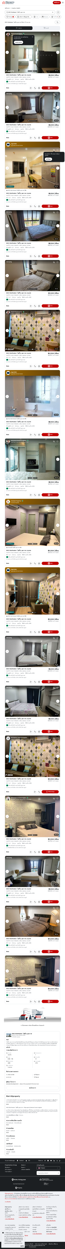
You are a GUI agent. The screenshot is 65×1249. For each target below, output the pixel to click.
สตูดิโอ (7, 1138)
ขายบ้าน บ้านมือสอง (24, 1213)
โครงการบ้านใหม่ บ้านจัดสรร (51, 1211)
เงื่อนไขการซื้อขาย (53, 1244)
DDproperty (8, 1207)
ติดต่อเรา (23, 1165)
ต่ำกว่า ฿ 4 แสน (9, 1122)
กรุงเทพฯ (34, 1227)
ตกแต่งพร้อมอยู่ (9, 1146)
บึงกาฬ (7, 1130)
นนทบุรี (34, 1229)
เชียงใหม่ (34, 1231)
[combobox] (30, 12)
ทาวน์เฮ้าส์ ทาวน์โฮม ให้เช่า (38, 1214)
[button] (9, 1047)
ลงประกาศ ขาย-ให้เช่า (51, 1229)
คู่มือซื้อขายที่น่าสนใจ (9, 1212)
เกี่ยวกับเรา (7, 1167)
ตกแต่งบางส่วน (17, 1146)
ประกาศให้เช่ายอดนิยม (24, 1225)
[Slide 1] (28, 239)
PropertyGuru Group (11, 1165)
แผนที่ (47, 28)
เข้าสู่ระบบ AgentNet (51, 1227)
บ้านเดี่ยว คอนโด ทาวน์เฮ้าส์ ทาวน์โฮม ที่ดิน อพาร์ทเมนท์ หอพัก (33, 1197)
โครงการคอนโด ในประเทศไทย (9, 1215)
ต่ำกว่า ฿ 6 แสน (18, 1122)
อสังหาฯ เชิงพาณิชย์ (46, 1100)
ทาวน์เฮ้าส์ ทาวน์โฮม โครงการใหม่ (51, 1217)
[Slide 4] (29, 186)
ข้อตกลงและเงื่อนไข (28, 1244)
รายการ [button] (20, 28)
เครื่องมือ (48, 1225)
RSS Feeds (49, 1231)
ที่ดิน (54, 1100)
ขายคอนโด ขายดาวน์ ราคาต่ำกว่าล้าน (10, 1228)
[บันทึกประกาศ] (57, 34)
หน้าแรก (7, 8)
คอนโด (24, 1100)
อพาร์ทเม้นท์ (38, 1100)
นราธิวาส (13, 1130)
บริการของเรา (8, 1169)
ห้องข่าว (23, 1167)
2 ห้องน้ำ (8, 1151)
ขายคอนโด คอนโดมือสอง (24, 1209)
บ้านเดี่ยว (29, 1100)
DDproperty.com (9, 1193)
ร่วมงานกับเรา (8, 1171)
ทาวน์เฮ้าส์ (33, 1100)
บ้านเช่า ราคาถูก (23, 1229)
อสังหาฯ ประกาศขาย (24, 1207)
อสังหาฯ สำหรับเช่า (37, 1207)
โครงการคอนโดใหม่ (51, 1214)
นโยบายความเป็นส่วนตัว (41, 1244)
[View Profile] (16, 34)
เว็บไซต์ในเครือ (40, 1165)
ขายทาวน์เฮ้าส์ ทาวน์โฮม (25, 1215)
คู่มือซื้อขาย (7, 1209)
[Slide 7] (34, 186)
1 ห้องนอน (13, 1138)
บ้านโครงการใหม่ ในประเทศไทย (51, 1207)
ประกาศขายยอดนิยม (10, 1225)
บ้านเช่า (34, 1211)
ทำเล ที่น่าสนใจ (36, 1225)
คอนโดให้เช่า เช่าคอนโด (38, 1209)
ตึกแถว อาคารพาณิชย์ (10, 1198)
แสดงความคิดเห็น (25, 1169)
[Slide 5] (30, 186)
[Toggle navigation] (62, 2)
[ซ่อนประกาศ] (54, 34)
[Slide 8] (35, 186)
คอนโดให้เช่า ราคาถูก (24, 1227)
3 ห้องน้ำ (13, 1151)
